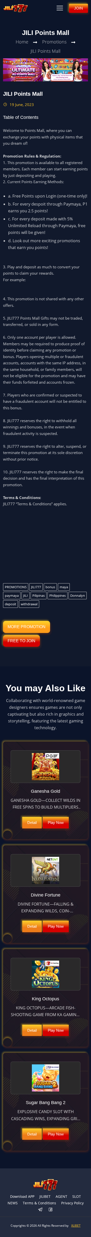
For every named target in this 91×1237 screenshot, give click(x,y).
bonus (50, 587)
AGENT (61, 1196)
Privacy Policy (72, 1203)
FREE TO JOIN (21, 641)
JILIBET (45, 1196)
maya (64, 587)
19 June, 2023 (21, 104)
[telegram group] (40, 1210)
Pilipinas (38, 595)
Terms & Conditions (39, 1203)
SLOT (76, 1196)
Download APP (22, 1196)
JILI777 (36, 587)
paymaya (12, 595)
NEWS (13, 1203)
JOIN (78, 8)
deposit (10, 604)
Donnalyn (77, 595)
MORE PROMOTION (27, 627)
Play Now (56, 822)
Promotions (54, 42)
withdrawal (29, 604)
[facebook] (50, 1210)
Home (22, 42)
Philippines (57, 595)
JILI (25, 595)
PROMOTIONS (16, 587)
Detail (32, 822)
